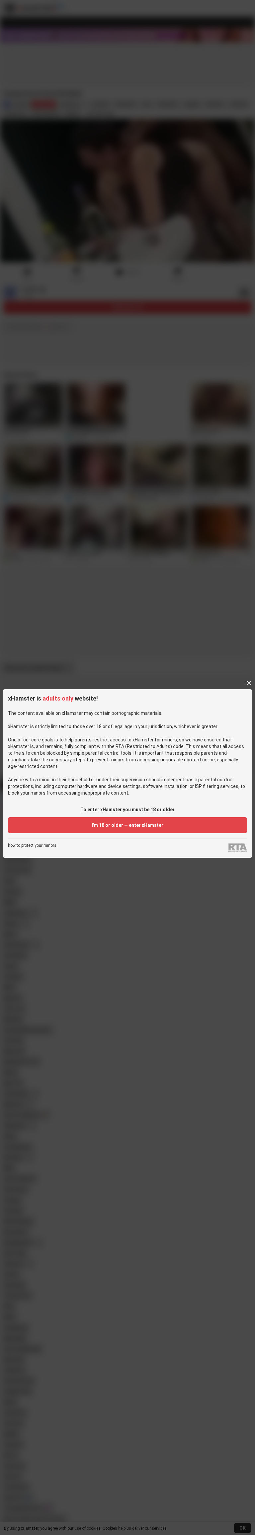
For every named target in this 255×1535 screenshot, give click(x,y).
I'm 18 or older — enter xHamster (127, 825)
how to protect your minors (32, 845)
